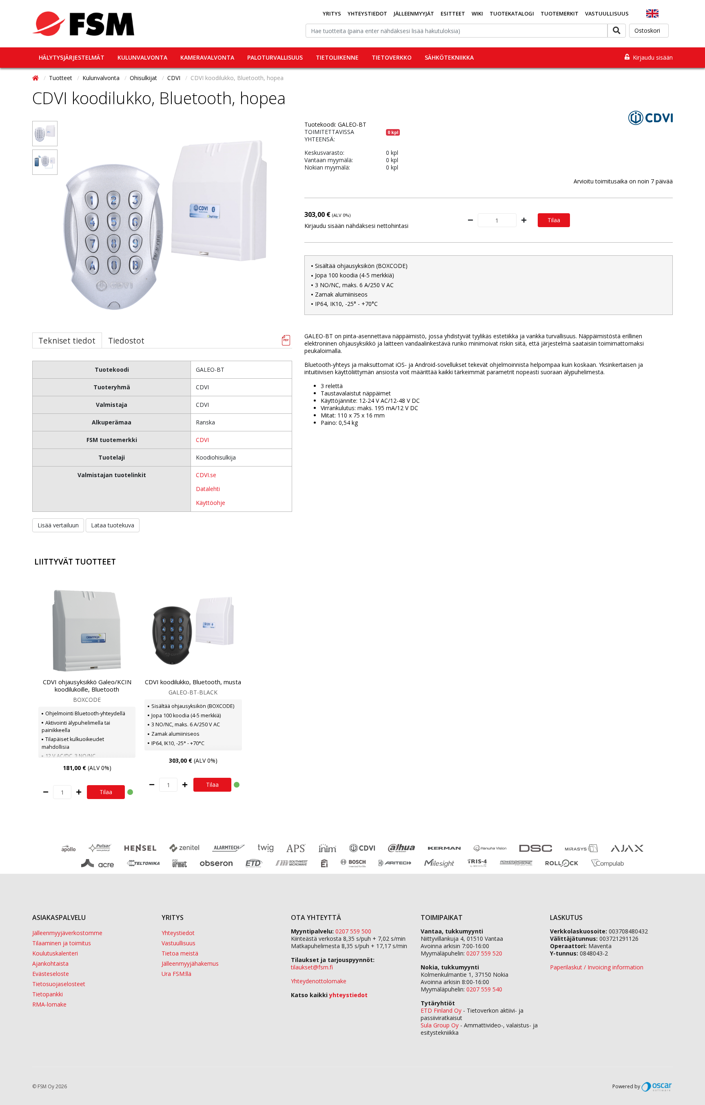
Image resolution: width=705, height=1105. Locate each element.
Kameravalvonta (207, 57)
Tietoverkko (392, 57)
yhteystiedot (348, 995)
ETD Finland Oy (441, 1010)
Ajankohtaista (50, 963)
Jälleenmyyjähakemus (190, 963)
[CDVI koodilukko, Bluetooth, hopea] (45, 133)
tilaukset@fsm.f (312, 967)
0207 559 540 (484, 989)
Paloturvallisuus (275, 57)
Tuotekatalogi (512, 13)
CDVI (174, 78)
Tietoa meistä (180, 953)
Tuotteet (61, 78)
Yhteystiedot (367, 13)
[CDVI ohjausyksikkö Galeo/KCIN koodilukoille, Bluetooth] (86, 631)
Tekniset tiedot (66, 340)
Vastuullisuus (607, 13)
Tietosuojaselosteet (58, 984)
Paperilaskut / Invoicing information (596, 967)
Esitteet (453, 13)
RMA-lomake (49, 1004)
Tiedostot (126, 340)
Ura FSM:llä (176, 974)
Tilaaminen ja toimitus (61, 943)
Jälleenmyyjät (414, 13)
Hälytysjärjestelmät (71, 57)
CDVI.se (206, 475)
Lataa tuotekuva (112, 525)
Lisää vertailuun (58, 525)
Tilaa (554, 220)
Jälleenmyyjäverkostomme (67, 933)
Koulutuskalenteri (55, 953)
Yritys (332, 13)
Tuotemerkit (560, 13)
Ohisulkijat (144, 78)
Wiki (477, 13)
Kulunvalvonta (142, 57)
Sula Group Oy (440, 1025)
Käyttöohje (210, 503)
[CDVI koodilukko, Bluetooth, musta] (193, 631)
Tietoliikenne (337, 57)
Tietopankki (47, 994)
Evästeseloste (50, 974)
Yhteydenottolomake (318, 981)
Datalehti (208, 489)
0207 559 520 (484, 953)
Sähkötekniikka (449, 57)
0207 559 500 (353, 931)
